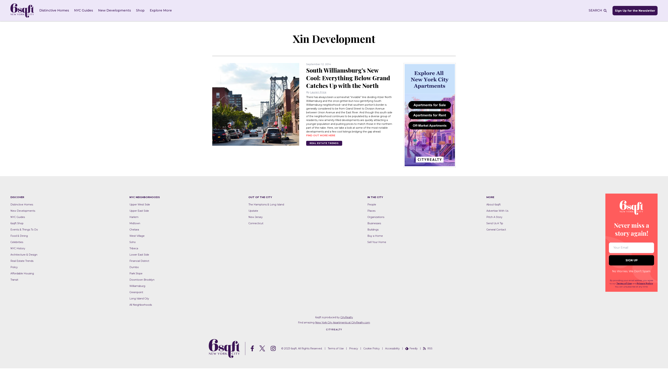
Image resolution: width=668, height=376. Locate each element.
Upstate (253, 210)
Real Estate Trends (324, 143)
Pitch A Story (494, 217)
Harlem (133, 217)
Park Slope (135, 273)
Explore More (161, 10)
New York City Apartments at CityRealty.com (342, 322)
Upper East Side (139, 210)
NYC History (17, 248)
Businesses (374, 223)
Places (371, 210)
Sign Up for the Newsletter (635, 10)
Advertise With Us (497, 210)
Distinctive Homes (54, 10)
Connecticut (255, 223)
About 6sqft (493, 204)
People (371, 204)
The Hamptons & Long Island (266, 204)
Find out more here (320, 135)
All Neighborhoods (140, 304)
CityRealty (346, 317)
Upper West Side (139, 204)
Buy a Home (375, 235)
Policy (14, 267)
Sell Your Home (376, 242)
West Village (137, 235)
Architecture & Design (23, 254)
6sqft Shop (16, 223)
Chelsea (134, 229)
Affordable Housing (22, 273)
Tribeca (133, 248)
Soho (132, 242)
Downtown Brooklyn (141, 279)
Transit (14, 279)
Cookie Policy (371, 348)
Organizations (375, 217)
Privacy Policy (645, 283)
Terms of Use (624, 283)
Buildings (373, 229)
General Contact (496, 229)
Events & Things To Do (24, 229)
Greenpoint (136, 292)
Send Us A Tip (494, 223)
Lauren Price (318, 92)
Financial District (139, 261)
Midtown (134, 223)
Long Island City (139, 298)
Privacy (353, 348)
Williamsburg (137, 286)
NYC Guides (83, 10)
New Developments (114, 10)
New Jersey (255, 217)
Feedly (413, 348)
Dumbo (134, 267)
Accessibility (392, 348)
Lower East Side (139, 254)
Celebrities (16, 242)
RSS (429, 348)
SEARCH (595, 10)
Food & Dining (19, 235)
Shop (140, 10)
